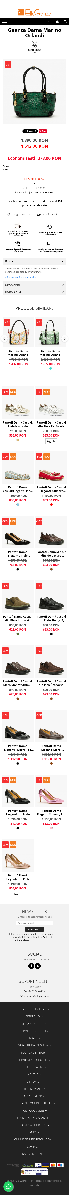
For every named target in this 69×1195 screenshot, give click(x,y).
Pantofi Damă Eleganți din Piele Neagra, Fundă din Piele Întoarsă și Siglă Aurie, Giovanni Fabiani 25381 (17, 812)
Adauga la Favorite (20, 214)
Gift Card (33, 1082)
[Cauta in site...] (65, 21)
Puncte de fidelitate (33, 1009)
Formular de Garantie (33, 1118)
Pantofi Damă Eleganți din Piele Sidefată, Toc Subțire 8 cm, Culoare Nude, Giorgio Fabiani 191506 (17, 877)
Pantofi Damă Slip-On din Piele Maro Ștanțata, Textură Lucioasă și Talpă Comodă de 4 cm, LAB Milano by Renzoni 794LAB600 (51, 553)
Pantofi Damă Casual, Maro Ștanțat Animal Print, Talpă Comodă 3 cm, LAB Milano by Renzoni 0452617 (18, 683)
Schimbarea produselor (33, 1060)
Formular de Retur (33, 1125)
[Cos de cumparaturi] (57, 21)
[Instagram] (38, 966)
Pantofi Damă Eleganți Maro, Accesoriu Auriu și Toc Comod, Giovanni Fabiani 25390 (51, 748)
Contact (33, 1147)
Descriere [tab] (10, 261)
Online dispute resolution (33, 1139)
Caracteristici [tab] (12, 285)
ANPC (33, 1132)
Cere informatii (48, 214)
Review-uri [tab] (13, 291)
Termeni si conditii (33, 1031)
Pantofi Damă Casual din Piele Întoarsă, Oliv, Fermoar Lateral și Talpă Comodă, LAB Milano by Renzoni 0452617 (18, 618)
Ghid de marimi (33, 1067)
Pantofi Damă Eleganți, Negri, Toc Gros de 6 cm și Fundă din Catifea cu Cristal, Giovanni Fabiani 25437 (18, 748)
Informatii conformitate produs (20, 277)
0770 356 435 (36, 991)
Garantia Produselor (33, 1045)
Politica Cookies (33, 1110)
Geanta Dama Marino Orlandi (18, 353)
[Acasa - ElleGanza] (34, 12)
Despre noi (33, 1016)
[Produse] (5, 22)
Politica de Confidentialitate (33, 1103)
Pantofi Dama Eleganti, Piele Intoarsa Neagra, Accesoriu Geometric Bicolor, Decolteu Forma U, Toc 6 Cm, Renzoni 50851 (17, 553)
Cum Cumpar (33, 1096)
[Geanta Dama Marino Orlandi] (34, 91)
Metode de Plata (33, 1024)
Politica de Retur (33, 1052)
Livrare (33, 1038)
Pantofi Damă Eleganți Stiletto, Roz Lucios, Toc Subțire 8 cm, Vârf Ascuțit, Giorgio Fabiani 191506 (51, 812)
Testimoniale (33, 1089)
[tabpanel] (34, 91)
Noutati (33, 1074)
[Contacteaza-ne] (48, 21)
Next (63, 95)
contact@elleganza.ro (36, 996)
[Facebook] (31, 966)
